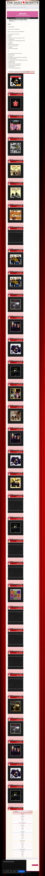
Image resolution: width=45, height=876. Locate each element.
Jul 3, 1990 (20, 651)
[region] (14, 867)
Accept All (21, 871)
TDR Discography (19, 94)
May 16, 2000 (20, 539)
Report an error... (35, 865)
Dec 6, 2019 (20, 115)
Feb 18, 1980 (20, 807)
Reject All (14, 871)
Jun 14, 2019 (20, 160)
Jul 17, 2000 (20, 517)
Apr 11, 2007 (20, 316)
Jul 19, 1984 (20, 718)
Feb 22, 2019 (20, 182)
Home (8, 7)
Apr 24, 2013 (20, 249)
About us (25, 7)
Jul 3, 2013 (20, 227)
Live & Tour (19, 7)
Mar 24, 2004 (20, 450)
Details (9, 93)
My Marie (11, 7)
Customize (7, 871)
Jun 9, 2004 (20, 428)
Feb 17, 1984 (20, 740)
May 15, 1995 (20, 606)
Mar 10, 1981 (20, 785)
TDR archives (15, 7)
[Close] (25, 860)
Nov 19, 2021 (20, 93)
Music (22, 7)
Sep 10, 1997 (20, 584)
